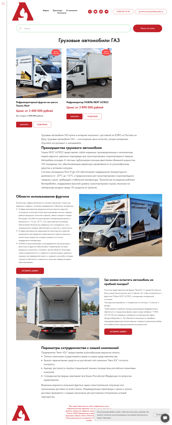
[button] (30, 271)
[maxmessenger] (101, 11)
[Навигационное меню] (3, 4)
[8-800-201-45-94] (90, 11)
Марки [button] (46, 10)
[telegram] (106, 11)
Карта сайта (81, 416)
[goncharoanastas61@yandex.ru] (95, 11)
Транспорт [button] (57, 10)
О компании (71, 10)
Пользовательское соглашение (79, 418)
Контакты (62, 13)
